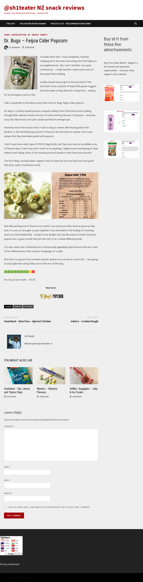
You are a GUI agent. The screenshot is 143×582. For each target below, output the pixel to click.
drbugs (18, 306)
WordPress (50, 577)
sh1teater (16, 47)
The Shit (10, 23)
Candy (7, 34)
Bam (61, 577)
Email (7, 480)
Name (7, 467)
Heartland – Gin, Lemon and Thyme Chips (17, 390)
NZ (29, 34)
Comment (9, 426)
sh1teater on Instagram (33, 23)
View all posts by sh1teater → (38, 343)
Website (8, 493)
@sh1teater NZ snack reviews (44, 7)
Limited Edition (18, 34)
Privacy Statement (9, 564)
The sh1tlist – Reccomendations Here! (70, 23)
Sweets (43, 34)
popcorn (28, 306)
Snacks (35, 34)
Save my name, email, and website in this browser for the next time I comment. (49, 507)
